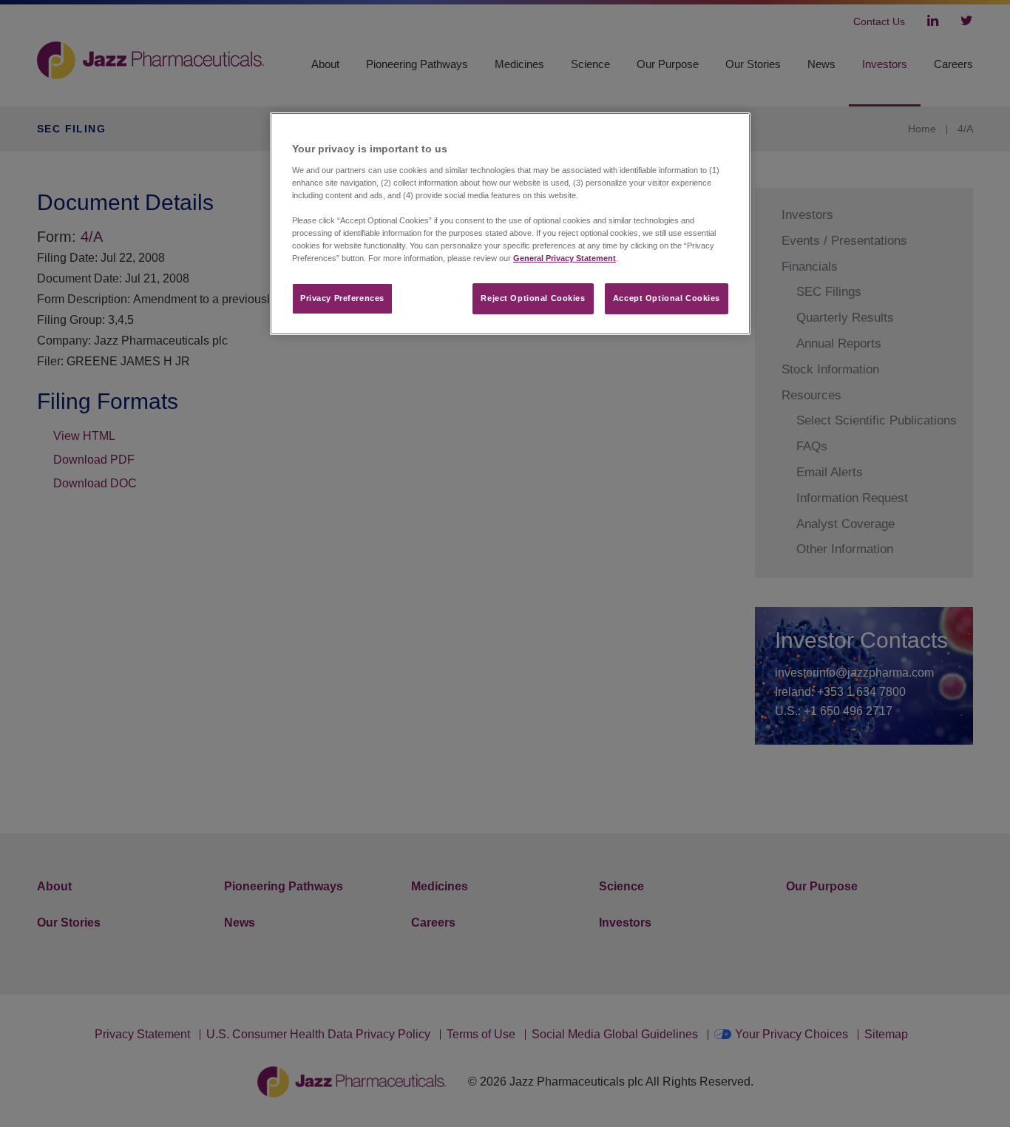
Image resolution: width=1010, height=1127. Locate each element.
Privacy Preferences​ (342, 298)
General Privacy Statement (564, 258)
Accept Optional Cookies (666, 298)
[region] (510, 223)
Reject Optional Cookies (533, 298)
